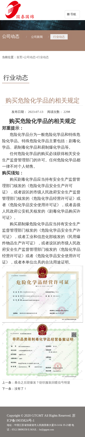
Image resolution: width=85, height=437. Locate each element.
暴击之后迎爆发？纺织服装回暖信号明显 (42, 382)
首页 (19, 57)
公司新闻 (37, 36)
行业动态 (59, 36)
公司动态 (29, 57)
